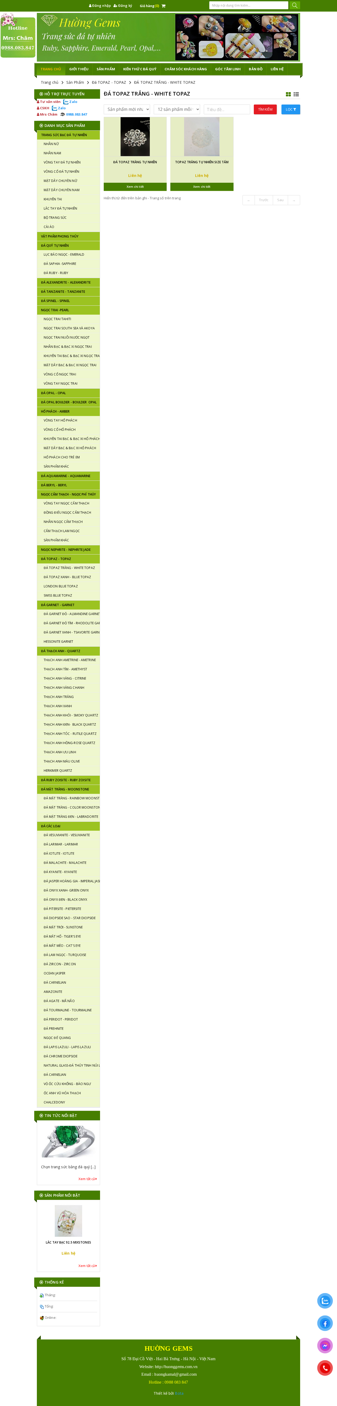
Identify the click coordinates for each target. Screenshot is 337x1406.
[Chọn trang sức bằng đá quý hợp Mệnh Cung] (68, 1141)
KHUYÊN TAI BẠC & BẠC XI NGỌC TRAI (72, 356)
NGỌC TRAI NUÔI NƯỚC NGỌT (67, 337)
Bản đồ (255, 69)
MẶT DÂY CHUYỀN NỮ (60, 181)
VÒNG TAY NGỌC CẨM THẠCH (66, 503)
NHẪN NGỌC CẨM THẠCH (63, 521)
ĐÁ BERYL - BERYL (54, 485)
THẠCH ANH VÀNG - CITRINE (65, 678)
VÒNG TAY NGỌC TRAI (60, 383)
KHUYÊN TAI (53, 199)
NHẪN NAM (52, 153)
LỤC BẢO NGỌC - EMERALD (64, 254)
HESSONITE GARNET (58, 641)
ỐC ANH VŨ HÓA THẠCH (62, 1093)
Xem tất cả (87, 1178)
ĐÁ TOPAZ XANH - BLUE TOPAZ (67, 577)
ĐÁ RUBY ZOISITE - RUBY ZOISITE (66, 780)
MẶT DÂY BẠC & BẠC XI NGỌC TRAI (70, 365)
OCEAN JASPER (54, 973)
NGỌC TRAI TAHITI (57, 319)
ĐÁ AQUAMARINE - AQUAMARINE (66, 476)
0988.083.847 (76, 114)
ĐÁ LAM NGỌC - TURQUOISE (65, 955)
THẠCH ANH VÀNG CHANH (64, 687)
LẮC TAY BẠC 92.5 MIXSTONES (68, 1242)
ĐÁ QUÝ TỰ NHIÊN (55, 245)
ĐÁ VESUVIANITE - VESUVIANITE (67, 835)
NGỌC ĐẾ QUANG (57, 1038)
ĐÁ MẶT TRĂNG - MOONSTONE (65, 789)
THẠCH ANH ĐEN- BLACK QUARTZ (70, 724)
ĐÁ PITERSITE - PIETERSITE (62, 909)
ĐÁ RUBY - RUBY (56, 273)
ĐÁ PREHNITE (53, 1028)
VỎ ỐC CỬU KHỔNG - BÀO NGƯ (67, 1084)
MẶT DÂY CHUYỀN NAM (62, 190)
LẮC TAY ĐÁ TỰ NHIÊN (60, 208)
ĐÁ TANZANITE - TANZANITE (63, 291)
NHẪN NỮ (51, 144)
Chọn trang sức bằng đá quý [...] (68, 1166)
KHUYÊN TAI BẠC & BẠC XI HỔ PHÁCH (72, 439)
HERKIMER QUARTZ (58, 770)
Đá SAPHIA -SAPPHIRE (60, 263)
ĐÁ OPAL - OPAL (53, 393)
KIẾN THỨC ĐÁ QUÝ (140, 69)
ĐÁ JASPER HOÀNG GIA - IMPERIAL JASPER (72, 881)
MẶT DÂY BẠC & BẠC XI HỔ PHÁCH (70, 448)
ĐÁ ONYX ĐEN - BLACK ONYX (65, 899)
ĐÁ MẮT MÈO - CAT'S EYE (62, 945)
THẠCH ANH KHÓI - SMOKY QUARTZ (71, 715)
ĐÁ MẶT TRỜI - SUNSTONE (63, 927)
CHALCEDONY (54, 1102)
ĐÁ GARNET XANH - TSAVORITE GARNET (72, 632)
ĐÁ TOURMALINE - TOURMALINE (68, 1010)
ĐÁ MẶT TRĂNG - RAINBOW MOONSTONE (72, 798)
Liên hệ (277, 69)
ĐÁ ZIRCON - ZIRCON (60, 964)
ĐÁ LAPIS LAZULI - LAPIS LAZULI (67, 1047)
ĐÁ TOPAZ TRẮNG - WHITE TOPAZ (164, 82)
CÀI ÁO (49, 227)
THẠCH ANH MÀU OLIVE (62, 761)
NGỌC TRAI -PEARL (55, 310)
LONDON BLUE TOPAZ (61, 586)
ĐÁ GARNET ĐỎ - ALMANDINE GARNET (72, 614)
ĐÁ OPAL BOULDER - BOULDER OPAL (69, 402)
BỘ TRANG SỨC (55, 217)
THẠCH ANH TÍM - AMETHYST (65, 669)
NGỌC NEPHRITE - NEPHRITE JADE (66, 549)
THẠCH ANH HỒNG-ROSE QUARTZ (70, 743)
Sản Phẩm (75, 82)
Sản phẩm (106, 69)
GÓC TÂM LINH (228, 69)
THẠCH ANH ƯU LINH (60, 752)
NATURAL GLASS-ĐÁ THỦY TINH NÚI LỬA (72, 1065)
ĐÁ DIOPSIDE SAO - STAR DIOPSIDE (70, 918)
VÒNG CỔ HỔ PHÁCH (60, 429)
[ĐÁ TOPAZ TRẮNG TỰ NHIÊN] (135, 136)
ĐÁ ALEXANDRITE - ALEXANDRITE (66, 282)
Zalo (72, 101)
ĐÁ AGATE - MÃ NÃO (59, 1001)
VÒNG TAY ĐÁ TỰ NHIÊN (62, 162)
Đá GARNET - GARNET (58, 605)
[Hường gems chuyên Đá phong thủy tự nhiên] (168, 37)
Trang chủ (49, 82)
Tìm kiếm (265, 109)
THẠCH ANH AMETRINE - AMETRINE (70, 660)
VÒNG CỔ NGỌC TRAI (60, 374)
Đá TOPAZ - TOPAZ (109, 82)
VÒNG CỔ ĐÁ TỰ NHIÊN (61, 171)
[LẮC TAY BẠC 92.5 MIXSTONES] (68, 1221)
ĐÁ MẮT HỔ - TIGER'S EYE (62, 936)
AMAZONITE (53, 991)
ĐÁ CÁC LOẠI (50, 826)
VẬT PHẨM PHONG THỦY (59, 236)
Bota (179, 1393)
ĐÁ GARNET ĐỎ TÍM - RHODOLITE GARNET (72, 623)
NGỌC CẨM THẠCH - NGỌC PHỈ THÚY (68, 494)
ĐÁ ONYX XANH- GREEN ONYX (66, 890)
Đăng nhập (101, 5)
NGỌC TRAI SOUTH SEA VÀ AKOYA (69, 328)
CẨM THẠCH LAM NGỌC (62, 531)
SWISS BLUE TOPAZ (58, 595)
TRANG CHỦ (51, 69)
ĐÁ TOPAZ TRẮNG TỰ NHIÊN (135, 162)
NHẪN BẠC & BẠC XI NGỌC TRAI (68, 346)
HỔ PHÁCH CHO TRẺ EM (62, 457)
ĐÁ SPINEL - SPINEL (55, 301)
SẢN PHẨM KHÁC (56, 466)
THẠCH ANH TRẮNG (59, 697)
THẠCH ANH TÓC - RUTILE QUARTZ (70, 733)
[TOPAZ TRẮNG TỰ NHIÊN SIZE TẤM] (202, 136)
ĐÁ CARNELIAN (55, 982)
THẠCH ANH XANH (58, 706)
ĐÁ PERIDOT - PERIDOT (61, 1019)
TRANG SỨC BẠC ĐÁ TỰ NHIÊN (64, 135)
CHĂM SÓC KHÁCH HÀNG (186, 69)
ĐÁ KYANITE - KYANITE (60, 872)
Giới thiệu (78, 69)
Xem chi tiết (135, 187)
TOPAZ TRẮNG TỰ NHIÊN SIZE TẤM (202, 162)
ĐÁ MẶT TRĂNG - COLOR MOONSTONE (72, 807)
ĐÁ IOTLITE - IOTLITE (59, 853)
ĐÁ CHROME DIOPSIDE (60, 1056)
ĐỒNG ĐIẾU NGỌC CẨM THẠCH (67, 512)
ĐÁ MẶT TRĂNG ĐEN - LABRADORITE (71, 816)
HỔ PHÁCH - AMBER (55, 411)
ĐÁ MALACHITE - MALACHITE (65, 862)
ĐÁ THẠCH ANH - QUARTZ (60, 651)
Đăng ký (124, 5)
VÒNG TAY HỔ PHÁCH (60, 420)
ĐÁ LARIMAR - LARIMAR (61, 844)
